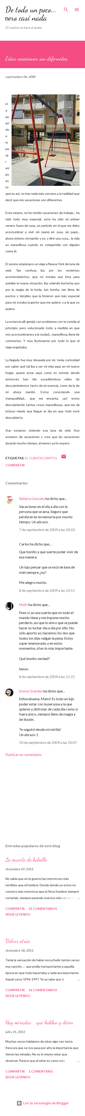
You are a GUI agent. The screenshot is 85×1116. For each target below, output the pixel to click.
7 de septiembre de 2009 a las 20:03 (47, 529)
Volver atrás (17, 941)
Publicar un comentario (23, 754)
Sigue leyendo (17, 914)
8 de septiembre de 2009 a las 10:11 (47, 590)
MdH (23, 604)
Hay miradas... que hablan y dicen (39, 1022)
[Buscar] (66, 8)
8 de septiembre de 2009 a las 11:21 (47, 676)
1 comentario (41, 1071)
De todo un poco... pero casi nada (30, 14)
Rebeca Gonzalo (32, 498)
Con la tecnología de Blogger (45, 1103)
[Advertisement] (42, 800)
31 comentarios (43, 908)
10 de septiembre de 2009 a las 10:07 (48, 742)
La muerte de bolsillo (26, 859)
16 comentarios (43, 990)
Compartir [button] (15, 465)
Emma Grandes (31, 691)
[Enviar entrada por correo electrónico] (63, 458)
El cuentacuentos (41, 458)
